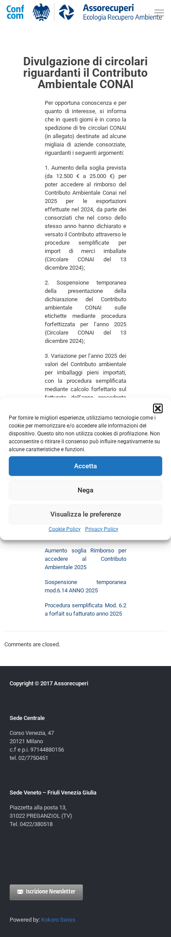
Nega (85, 490)
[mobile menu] (159, 13)
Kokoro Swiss (58, 919)
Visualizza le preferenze (85, 514)
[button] (157, 408)
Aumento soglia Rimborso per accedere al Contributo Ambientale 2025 (85, 558)
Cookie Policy (65, 529)
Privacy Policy (101, 529)
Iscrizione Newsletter (50, 891)
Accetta (85, 466)
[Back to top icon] (153, 919)
